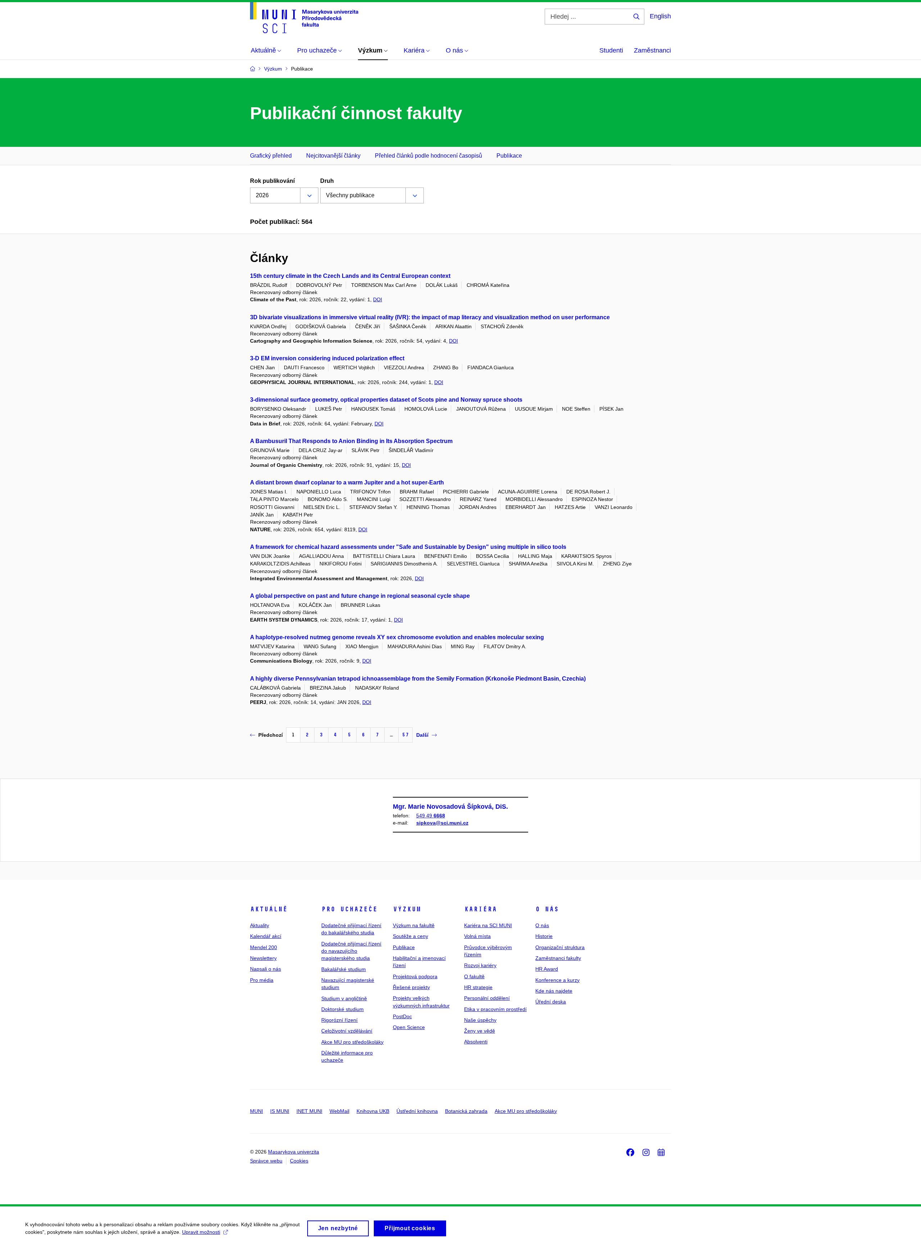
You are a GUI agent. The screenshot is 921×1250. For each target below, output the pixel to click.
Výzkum (407, 909)
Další (422, 735)
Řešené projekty (411, 987)
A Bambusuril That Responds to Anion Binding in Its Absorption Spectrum (351, 441)
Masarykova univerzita (293, 1152)
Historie (544, 936)
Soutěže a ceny (410, 936)
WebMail (339, 1111)
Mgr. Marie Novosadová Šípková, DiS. (450, 806)
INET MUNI (309, 1111)
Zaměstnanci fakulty (558, 958)
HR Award (546, 969)
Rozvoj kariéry (480, 965)
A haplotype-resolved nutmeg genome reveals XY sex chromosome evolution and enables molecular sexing (397, 637)
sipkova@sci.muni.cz (442, 823)
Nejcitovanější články (333, 156)
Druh (327, 181)
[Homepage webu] (304, 17)
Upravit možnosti (201, 1232)
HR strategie (478, 987)
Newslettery (263, 958)
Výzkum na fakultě (414, 925)
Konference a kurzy (557, 980)
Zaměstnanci (652, 50)
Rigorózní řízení (339, 1020)
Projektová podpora (415, 976)
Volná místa (477, 936)
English (660, 16)
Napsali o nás (265, 969)
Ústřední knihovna (417, 1111)
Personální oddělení (487, 998)
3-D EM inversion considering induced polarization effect (327, 358)
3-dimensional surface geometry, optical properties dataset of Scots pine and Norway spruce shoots (386, 400)
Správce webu (266, 1161)
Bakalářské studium (343, 969)
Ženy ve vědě (479, 1031)
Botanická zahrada (466, 1111)
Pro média (261, 980)
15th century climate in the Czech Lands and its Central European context (350, 276)
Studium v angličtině (344, 998)
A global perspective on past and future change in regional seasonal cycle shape (360, 596)
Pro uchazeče (349, 909)
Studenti (611, 50)
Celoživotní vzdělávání (346, 1031)
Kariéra (480, 909)
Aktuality (259, 925)
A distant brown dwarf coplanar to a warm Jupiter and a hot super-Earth (347, 482)
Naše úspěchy (480, 1020)
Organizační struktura (560, 947)
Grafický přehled (271, 156)
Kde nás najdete (553, 991)
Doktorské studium (342, 1009)
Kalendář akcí (265, 936)
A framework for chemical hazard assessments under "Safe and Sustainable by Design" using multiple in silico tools (408, 547)
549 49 (430, 815)
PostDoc (402, 1016)
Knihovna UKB (373, 1111)
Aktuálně (268, 909)
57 (405, 735)
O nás (547, 909)
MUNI (256, 1111)
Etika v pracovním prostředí (495, 1009)
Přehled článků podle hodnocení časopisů (428, 156)
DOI (377, 299)
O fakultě (474, 976)
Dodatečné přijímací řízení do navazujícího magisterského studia (351, 951)
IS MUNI (279, 1111)
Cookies (299, 1161)
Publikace (509, 156)
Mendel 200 (263, 947)
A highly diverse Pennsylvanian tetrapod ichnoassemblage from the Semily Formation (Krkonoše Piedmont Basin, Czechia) (418, 679)
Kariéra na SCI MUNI (488, 925)
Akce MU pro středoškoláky (352, 1042)
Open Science (409, 1027)
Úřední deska (550, 1002)
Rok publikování (272, 181)
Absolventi (475, 1041)
